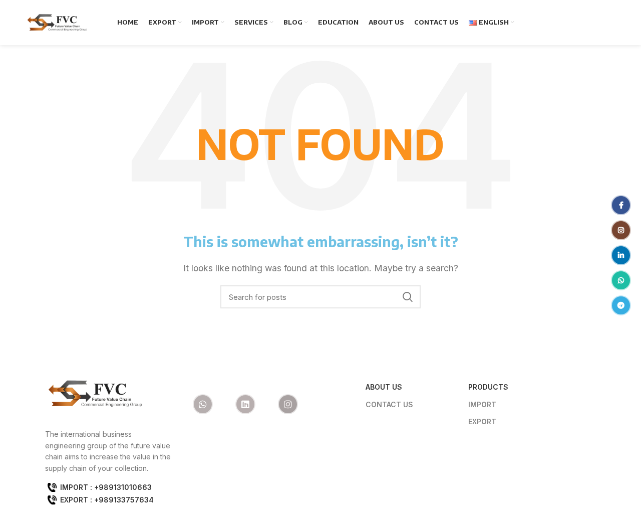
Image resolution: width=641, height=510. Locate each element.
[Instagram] (288, 404)
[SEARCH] (407, 296)
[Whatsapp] (203, 404)
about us (384, 387)
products (488, 387)
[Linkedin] (245, 404)
